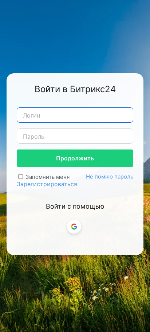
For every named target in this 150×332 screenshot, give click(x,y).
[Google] (74, 227)
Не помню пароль (109, 176)
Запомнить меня (47, 176)
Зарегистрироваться (47, 184)
